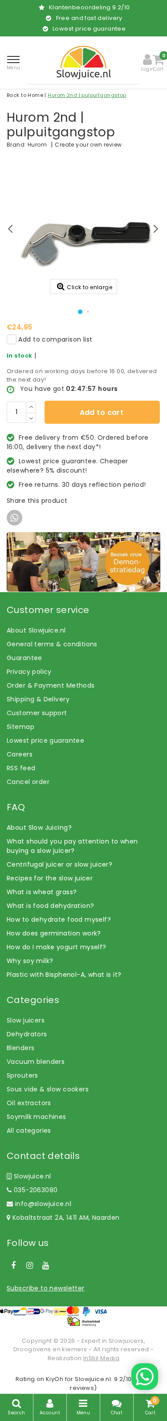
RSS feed (21, 768)
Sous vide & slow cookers (48, 1089)
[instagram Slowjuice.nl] (29, 1265)
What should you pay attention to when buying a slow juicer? (72, 846)
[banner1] (83, 561)
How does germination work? (54, 933)
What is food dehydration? (50, 905)
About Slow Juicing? (39, 827)
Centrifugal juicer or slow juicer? (59, 864)
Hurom (37, 144)
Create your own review (88, 144)
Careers (20, 754)
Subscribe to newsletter (46, 1288)
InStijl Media (101, 1358)
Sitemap (20, 726)
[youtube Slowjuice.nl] (46, 1265)
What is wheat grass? (42, 892)
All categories (29, 1130)
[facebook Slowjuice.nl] (13, 1265)
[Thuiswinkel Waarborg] (83, 1321)
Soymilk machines (36, 1116)
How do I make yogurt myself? (56, 947)
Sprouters (22, 1075)
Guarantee (24, 657)
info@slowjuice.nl (43, 1203)
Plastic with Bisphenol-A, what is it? (64, 974)
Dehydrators (27, 1034)
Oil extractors (29, 1103)
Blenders (20, 1047)
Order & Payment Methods (51, 685)
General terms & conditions (52, 644)
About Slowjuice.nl (36, 630)
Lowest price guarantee (45, 740)
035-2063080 (34, 1190)
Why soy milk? (30, 960)
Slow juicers (26, 1020)
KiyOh (54, 1379)
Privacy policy (29, 671)
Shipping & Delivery (38, 699)
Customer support (37, 713)
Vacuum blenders (36, 1061)
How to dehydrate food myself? (59, 919)
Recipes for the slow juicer (50, 878)
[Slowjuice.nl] (84, 62)
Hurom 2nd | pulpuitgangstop (87, 95)
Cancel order (28, 781)
